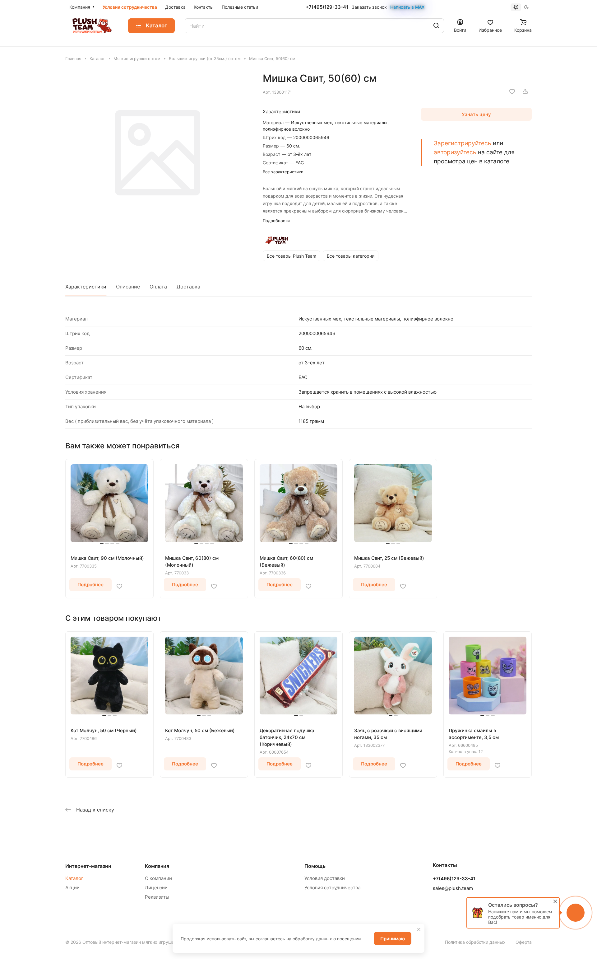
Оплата (158, 286)
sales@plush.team (453, 888)
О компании (158, 878)
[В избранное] (512, 91)
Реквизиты (157, 897)
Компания (157, 866)
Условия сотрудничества (332, 888)
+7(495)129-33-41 (327, 7)
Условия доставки (324, 878)
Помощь (315, 866)
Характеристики (85, 286)
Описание (128, 286)
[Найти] (436, 25)
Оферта (524, 942)
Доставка (188, 286)
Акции (72, 888)
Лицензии (156, 888)
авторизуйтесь (455, 152)
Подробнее (90, 584)
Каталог (74, 878)
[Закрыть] (418, 929)
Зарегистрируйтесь (462, 143)
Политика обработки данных (475, 942)
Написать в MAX (407, 7)
